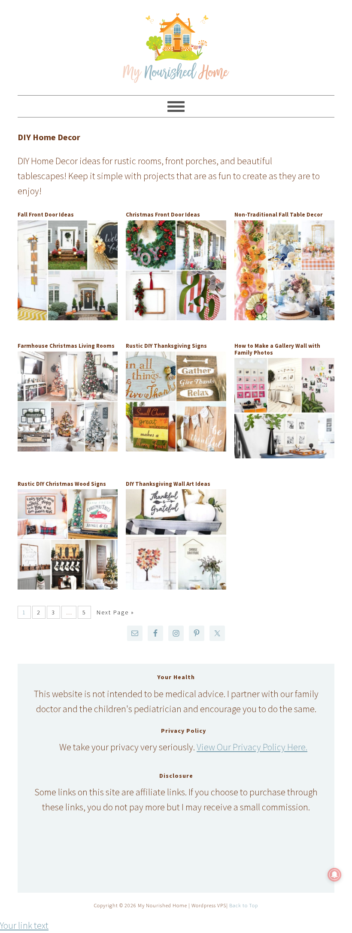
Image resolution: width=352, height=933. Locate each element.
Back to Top (243, 905)
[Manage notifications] (334, 875)
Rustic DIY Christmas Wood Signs (62, 484)
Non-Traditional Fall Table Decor (278, 214)
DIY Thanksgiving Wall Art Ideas (168, 484)
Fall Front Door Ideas (46, 214)
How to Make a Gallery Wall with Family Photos (277, 349)
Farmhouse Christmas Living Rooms (66, 345)
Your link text (24, 925)
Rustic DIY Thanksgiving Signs (166, 345)
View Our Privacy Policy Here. (252, 747)
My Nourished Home (176, 44)
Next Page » (115, 612)
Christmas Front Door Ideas (163, 214)
